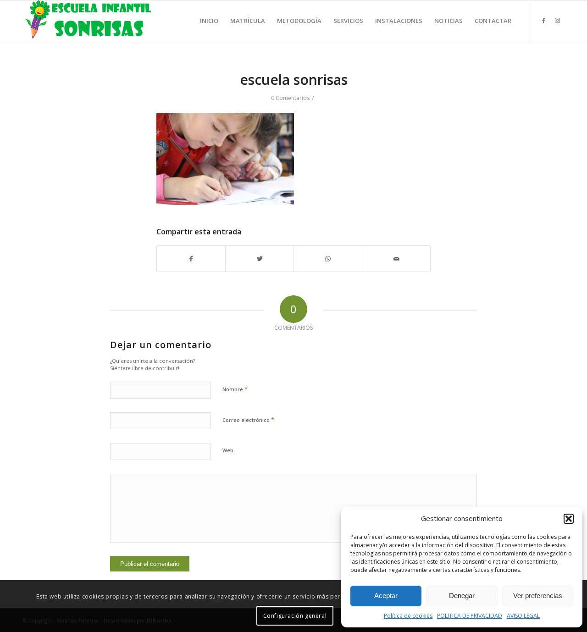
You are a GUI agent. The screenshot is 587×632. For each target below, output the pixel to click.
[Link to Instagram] (557, 20)
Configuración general (295, 616)
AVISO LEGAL (523, 616)
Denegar (462, 595)
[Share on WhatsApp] (328, 259)
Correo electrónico (248, 420)
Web (227, 450)
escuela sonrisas (294, 79)
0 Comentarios (290, 98)
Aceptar (386, 595)
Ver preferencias (537, 595)
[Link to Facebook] (543, 20)
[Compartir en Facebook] (191, 259)
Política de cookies (408, 616)
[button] (568, 518)
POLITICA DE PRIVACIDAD (469, 616)
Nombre (235, 389)
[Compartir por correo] (396, 259)
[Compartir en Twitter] (260, 259)
